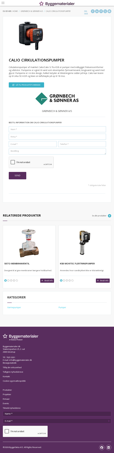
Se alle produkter (99, 215)
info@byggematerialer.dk (20, 360)
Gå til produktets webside (28, 85)
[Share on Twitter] (105, 11)
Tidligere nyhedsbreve (13, 372)
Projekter (7, 394)
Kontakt (6, 376)
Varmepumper (14, 307)
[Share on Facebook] (93, 11)
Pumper (62, 307)
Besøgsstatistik (9, 362)
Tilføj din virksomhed (12, 367)
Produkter (7, 390)
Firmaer (6, 399)
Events (6, 403)
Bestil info (49, 280)
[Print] (109, 11)
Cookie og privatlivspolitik (14, 381)
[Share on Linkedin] (97, 11)
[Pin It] (101, 11)
